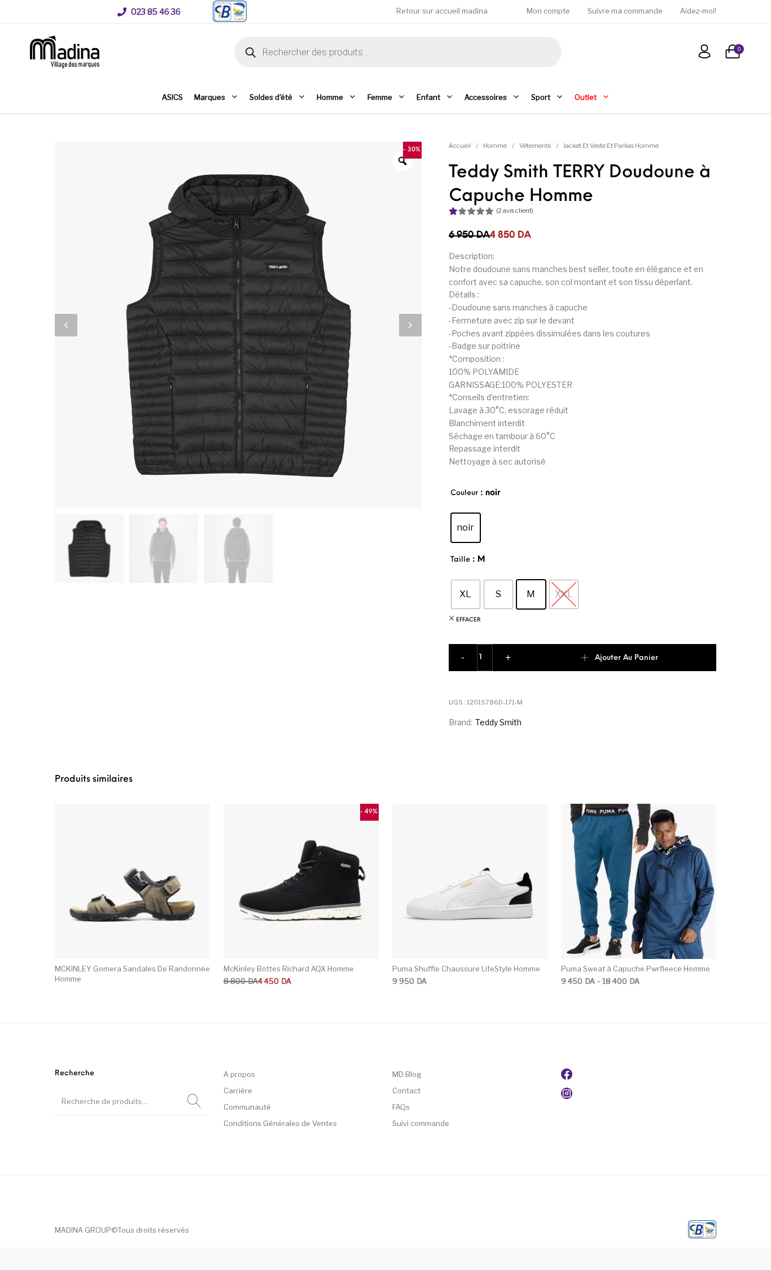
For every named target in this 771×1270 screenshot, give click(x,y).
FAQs (401, 1106)
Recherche (194, 1101)
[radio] (466, 528)
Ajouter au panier (626, 658)
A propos (239, 1074)
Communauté (247, 1106)
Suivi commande (420, 1123)
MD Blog (407, 1074)
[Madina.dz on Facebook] (566, 1076)
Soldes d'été (270, 97)
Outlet (586, 97)
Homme (330, 97)
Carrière (238, 1090)
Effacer (468, 620)
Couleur (464, 493)
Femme (379, 97)
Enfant (428, 97)
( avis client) (514, 210)
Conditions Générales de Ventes (280, 1123)
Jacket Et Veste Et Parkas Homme (611, 146)
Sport (540, 97)
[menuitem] (149, 12)
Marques (209, 97)
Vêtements (535, 146)
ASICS (172, 97)
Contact (406, 1090)
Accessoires (486, 97)
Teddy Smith (498, 722)
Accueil (460, 146)
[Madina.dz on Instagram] (566, 1096)
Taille (460, 559)
